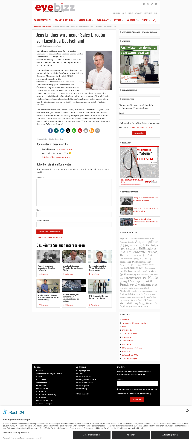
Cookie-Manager (129, 358)
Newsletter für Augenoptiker (135, 323)
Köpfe (51, 139)
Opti (124, 294)
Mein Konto (116, 13)
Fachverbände (135, 271)
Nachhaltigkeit (130, 291)
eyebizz (37, 27)
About (124, 13)
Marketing (148, 285)
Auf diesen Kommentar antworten (56, 157)
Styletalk (145, 300)
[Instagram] (148, 4)
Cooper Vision (146, 259)
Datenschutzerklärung (142, 127)
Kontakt (130, 13)
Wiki (155, 13)
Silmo (139, 297)
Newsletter (148, 13)
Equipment (126, 265)
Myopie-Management (137, 288)
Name (38, 210)
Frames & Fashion (64, 20)
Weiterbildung (132, 303)
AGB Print (126, 351)
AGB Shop (126, 344)
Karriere (131, 20)
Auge (124, 238)
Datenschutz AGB (130, 355)
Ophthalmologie (149, 291)
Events (117, 20)
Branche (47, 27)
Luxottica (59, 139)
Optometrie (137, 294)
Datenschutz (127, 340)
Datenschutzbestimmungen (49, 237)
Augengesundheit (146, 239)
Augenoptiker (139, 243)
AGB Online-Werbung (132, 348)
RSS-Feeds (127, 330)
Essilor (136, 265)
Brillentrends (129, 258)
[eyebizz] (55, 9)
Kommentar (42, 177)
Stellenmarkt (83, 393)
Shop (145, 20)
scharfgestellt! (42, 20)
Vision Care (85, 20)
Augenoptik (127, 242)
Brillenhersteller (143, 252)
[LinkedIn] (156, 4)
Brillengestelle (132, 249)
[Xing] (152, 4)
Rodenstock (129, 297)
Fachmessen (134, 267)
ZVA (145, 306)
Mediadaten (138, 13)
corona (126, 261)
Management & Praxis (136, 283)
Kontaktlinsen (135, 278)
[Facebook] (144, 4)
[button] (50, 130)
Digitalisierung (142, 261)
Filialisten (143, 274)
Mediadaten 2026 (129, 333)
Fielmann (131, 275)
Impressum (127, 337)
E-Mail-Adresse (42, 221)
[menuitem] (42, 20)
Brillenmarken (136, 255)
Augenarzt (134, 239)
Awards (136, 245)
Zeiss (136, 307)
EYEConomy (103, 20)
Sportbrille (130, 300)
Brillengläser (83, 385)
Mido (123, 288)
